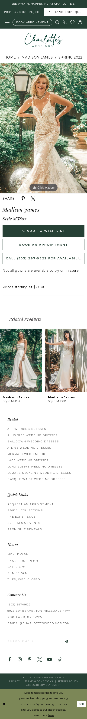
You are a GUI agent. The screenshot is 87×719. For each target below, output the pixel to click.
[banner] (43, 40)
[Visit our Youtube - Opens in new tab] (49, 659)
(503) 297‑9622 (19, 604)
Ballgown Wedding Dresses (33, 441)
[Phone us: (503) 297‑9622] (65, 22)
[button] (7, 22)
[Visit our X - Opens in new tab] (39, 659)
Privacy (14, 681)
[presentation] (21, 360)
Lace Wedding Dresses (27, 460)
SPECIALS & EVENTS (23, 523)
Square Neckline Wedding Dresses (39, 472)
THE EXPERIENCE (21, 516)
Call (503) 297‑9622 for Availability (45, 258)
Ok (81, 704)
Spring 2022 (70, 57)
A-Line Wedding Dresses (29, 447)
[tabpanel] (43, 128)
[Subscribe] (61, 641)
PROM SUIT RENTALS (24, 529)
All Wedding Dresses (26, 429)
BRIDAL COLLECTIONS (25, 510)
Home (10, 57)
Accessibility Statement (43, 684)
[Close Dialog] (4, 704)
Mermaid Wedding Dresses (31, 454)
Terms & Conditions (39, 681)
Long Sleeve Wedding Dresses (34, 466)
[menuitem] (22, 12)
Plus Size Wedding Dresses (32, 435)
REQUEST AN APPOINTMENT (30, 504)
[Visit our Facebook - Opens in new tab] (9, 659)
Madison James (37, 57)
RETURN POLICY (68, 681)
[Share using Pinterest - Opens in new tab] (23, 198)
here (51, 715)
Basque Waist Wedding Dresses (36, 479)
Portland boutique (21, 12)
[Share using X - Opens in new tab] (33, 198)
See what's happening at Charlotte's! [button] (44, 3)
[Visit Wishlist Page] (72, 22)
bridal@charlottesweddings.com (38, 623)
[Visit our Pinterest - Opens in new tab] (29, 659)
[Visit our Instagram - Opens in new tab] (19, 659)
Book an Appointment (43, 244)
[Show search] (57, 22)
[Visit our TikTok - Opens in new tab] (59, 659)
